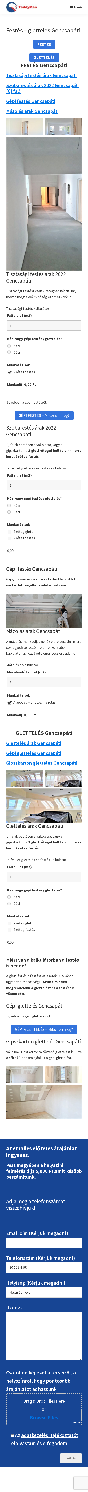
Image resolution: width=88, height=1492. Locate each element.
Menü (78, 7)
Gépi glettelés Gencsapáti (33, 753)
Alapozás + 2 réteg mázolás (34, 702)
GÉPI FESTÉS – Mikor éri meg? (44, 415)
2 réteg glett (23, 532)
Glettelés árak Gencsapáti (33, 743)
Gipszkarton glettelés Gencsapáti (41, 763)
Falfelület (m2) (19, 315)
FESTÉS (44, 44)
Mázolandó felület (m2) (26, 672)
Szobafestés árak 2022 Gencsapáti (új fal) (42, 88)
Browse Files (44, 1417)
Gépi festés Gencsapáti (30, 101)
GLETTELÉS (44, 57)
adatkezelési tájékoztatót (49, 1435)
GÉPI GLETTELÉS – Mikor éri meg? (44, 1029)
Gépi (16, 352)
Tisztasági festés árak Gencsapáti (41, 75)
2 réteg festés (24, 372)
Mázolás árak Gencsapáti (32, 111)
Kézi (16, 346)
